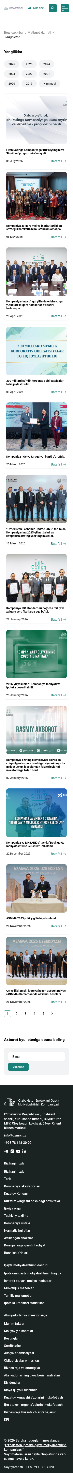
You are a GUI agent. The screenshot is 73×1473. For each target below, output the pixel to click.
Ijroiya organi (13, 1208)
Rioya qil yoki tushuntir (20, 1390)
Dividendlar (12, 1383)
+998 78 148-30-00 (17, 1143)
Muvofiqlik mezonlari (19, 1288)
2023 (12, 73)
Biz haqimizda (14, 1171)
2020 (12, 83)
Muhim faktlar (14, 1324)
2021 (46, 73)
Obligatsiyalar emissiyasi (22, 1360)
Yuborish (18, 1067)
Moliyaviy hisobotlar (18, 1331)
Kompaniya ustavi (17, 1223)
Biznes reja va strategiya (22, 1368)
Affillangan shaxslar (18, 1238)
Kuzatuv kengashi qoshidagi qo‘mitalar (32, 1201)
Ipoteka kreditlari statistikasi (24, 1303)
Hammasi (49, 83)
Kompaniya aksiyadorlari (22, 1186)
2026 (12, 64)
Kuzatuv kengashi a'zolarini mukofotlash (33, 1397)
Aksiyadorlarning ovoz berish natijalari (32, 1375)
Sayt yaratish (29, 1467)
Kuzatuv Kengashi (17, 1194)
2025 (29, 64)
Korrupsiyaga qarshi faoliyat (24, 1245)
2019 (29, 83)
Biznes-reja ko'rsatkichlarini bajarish (30, 1412)
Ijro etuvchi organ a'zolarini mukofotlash (33, 1405)
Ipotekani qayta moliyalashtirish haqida (32, 1273)
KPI (6, 1419)
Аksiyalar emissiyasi (19, 1353)
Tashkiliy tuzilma (16, 1216)
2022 (29, 73)
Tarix (7, 1179)
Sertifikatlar (12, 1346)
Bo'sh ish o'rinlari (16, 1253)
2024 (46, 64)
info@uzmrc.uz (15, 1135)
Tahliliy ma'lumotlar (18, 1296)
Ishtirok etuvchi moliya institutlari (28, 1281)
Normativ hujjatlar (17, 1230)
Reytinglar (11, 1338)
